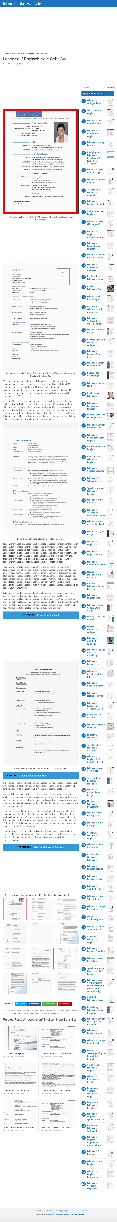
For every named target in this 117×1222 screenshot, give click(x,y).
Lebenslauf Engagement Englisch (93, 406)
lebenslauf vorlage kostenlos (58, 1214)
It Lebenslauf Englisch (14, 1053)
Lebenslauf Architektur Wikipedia (92, 641)
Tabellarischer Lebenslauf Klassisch (94, 193)
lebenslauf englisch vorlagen (46, 1013)
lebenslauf (9, 64)
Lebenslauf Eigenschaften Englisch (94, 246)
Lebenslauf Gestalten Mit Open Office (96, 674)
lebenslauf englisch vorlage (18, 1010)
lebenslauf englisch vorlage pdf (42, 1010)
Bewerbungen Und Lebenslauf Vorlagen (96, 342)
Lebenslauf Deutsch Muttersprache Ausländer (96, 1022)
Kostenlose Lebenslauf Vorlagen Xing (93, 1128)
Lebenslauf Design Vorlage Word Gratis (95, 608)
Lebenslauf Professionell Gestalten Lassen (95, 706)
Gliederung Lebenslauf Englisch (92, 836)
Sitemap (33, 1210)
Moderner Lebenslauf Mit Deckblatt (94, 575)
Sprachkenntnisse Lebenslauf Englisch (95, 491)
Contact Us (41, 1210)
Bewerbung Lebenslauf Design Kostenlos (95, 1010)
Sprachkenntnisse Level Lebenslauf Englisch (95, 971)
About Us (84, 1210)
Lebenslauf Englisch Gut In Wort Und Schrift (95, 759)
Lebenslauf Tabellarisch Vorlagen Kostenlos (96, 513)
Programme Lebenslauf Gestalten (92, 1105)
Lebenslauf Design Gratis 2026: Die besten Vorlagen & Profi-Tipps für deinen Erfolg (96, 986)
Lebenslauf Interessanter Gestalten (93, 1079)
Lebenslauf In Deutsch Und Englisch (93, 133)
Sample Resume (77, 1214)
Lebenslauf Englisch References (92, 1174)
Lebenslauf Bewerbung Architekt (92, 267)
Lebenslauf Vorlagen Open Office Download (94, 321)
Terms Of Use (74, 1210)
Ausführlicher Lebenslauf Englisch (93, 1068)
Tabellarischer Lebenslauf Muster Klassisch (23, 1127)
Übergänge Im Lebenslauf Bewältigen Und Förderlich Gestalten (94, 158)
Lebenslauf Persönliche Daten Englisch (95, 438)
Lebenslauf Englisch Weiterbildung (57, 1053)
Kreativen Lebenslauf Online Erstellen (95, 586)
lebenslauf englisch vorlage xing (21, 1013)
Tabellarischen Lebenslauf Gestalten (94, 748)
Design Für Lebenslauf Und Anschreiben (94, 309)
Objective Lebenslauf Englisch (92, 939)
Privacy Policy (61, 1210)
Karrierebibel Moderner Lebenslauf (93, 857)
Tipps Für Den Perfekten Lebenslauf (93, 781)
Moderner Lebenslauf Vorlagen (92, 629)
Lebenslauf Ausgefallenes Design (93, 792)
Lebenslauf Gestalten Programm (92, 1186)
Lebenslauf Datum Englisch (16, 1090)
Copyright (51, 1210)
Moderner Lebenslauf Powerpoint (92, 804)
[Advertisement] (58, 32)
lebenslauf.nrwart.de (22, 3)
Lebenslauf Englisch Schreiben (56, 1090)
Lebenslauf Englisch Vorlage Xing (95, 354)
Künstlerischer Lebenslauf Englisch (94, 459)
